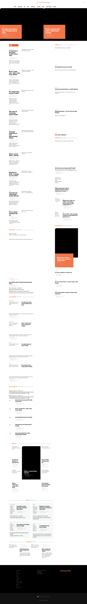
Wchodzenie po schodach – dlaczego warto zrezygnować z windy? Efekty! (45, 507)
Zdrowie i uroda (48, 6)
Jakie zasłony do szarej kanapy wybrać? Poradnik (13, 113)
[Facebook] (83, 2)
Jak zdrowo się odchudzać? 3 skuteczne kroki (15, 461)
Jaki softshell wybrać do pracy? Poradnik (14, 92)
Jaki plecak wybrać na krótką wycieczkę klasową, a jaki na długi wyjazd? (21, 292)
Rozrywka (38, 6)
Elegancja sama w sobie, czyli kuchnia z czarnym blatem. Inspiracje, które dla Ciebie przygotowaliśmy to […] (69, 202)
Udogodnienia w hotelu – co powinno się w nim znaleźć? (14, 174)
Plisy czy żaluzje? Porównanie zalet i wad (13, 213)
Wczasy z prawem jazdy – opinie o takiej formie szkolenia (53, 31)
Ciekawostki (20, 6)
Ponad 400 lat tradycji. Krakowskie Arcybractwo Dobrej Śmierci (20, 282)
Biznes (15, 6)
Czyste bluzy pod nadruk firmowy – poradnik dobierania (14, 194)
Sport (43, 6)
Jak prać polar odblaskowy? (60, 135)
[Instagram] (85, 2)
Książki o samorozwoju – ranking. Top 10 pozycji (15, 485)
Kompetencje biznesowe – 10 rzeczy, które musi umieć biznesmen (66, 111)
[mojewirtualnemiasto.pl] (43, 2)
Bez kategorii (18, 570)
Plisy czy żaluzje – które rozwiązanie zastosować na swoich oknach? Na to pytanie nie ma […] (70, 215)
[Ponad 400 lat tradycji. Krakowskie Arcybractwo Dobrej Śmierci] (21, 258)
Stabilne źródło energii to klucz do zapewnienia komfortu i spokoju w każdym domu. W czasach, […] (62, 189)
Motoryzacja (33, 6)
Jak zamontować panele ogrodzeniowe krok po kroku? (46, 484)
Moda (28, 6)
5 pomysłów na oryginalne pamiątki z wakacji (16, 289)
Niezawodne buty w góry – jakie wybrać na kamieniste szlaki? (19, 291)
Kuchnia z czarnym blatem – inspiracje (13, 154)
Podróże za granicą (19, 582)
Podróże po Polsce (19, 581)
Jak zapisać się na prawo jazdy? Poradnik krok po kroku (9, 31)
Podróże (54, 6)
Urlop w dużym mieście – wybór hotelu (15, 288)
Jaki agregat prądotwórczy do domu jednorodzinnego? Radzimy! (22, 433)
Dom (24, 6)
